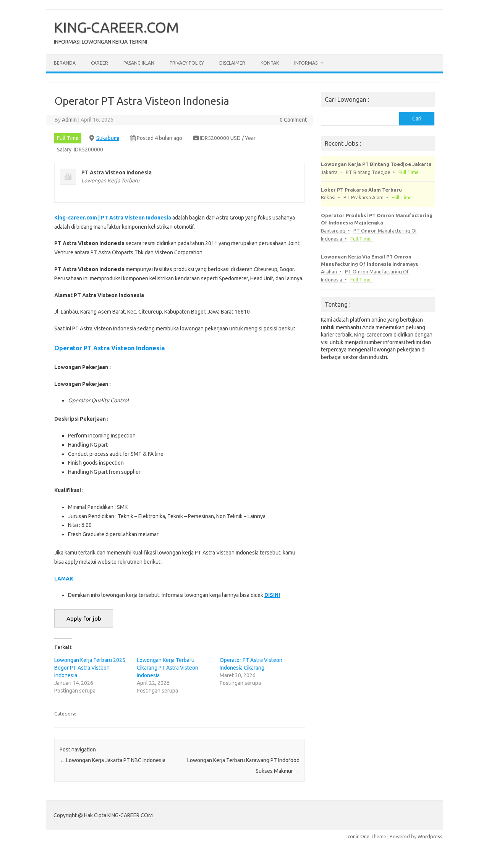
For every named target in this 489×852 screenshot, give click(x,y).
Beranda (65, 62)
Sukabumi (107, 138)
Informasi (306, 62)
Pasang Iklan (138, 62)
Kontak (270, 62)
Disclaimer (232, 62)
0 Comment (293, 120)
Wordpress (430, 836)
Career (99, 62)
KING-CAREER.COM (116, 27)
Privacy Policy (187, 62)
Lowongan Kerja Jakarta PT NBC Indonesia (112, 760)
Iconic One (358, 836)
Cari (416, 118)
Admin (69, 120)
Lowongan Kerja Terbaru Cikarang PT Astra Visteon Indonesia (167, 667)
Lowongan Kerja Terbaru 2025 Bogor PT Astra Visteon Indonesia (89, 667)
